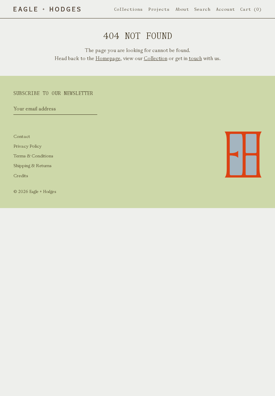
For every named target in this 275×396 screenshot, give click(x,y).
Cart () (251, 9)
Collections (128, 9)
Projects (159, 9)
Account (225, 9)
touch (195, 58)
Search (202, 9)
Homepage (108, 58)
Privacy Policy (27, 146)
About (182, 9)
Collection (155, 58)
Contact (21, 136)
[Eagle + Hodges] (46, 9)
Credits (20, 176)
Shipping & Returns (32, 165)
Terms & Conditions (33, 156)
